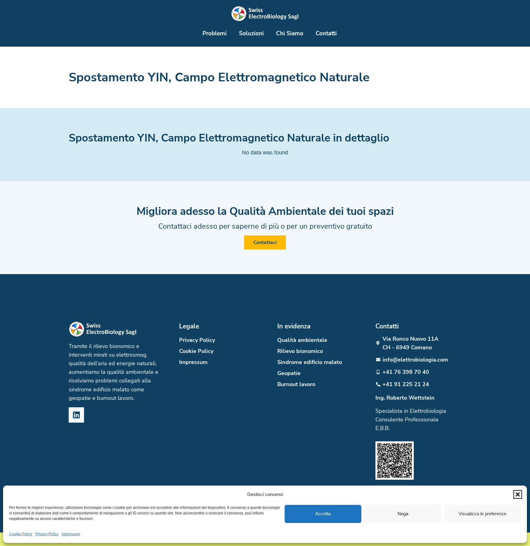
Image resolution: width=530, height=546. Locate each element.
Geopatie (289, 373)
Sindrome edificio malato (309, 362)
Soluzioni (251, 33)
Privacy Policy (47, 534)
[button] (518, 494)
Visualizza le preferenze (482, 513)
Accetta (323, 513)
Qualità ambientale (302, 340)
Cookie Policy (20, 534)
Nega (403, 513)
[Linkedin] (76, 415)
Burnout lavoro (296, 384)
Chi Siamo (289, 33)
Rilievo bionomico (300, 351)
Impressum (71, 534)
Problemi (214, 33)
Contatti (326, 33)
